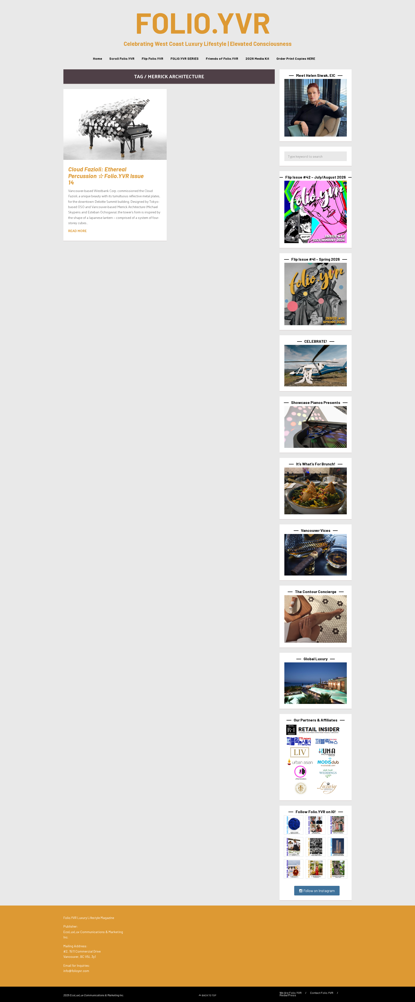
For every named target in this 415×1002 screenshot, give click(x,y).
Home (97, 58)
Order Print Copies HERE (295, 58)
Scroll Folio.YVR (121, 58)
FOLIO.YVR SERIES (185, 58)
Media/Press (288, 995)
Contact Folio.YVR (321, 992)
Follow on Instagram (319, 890)
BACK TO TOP (209, 995)
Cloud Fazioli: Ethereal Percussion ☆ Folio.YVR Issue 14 (106, 175)
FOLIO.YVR (202, 22)
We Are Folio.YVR (291, 992)
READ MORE (77, 231)
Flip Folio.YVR (152, 58)
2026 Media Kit (257, 58)
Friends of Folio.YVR (222, 58)
